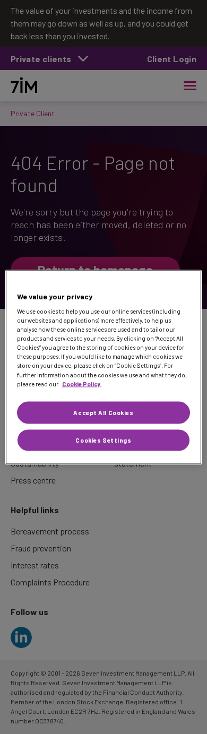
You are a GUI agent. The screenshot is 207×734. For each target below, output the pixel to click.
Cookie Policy (81, 383)
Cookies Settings (103, 439)
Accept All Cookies (103, 412)
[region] (103, 367)
